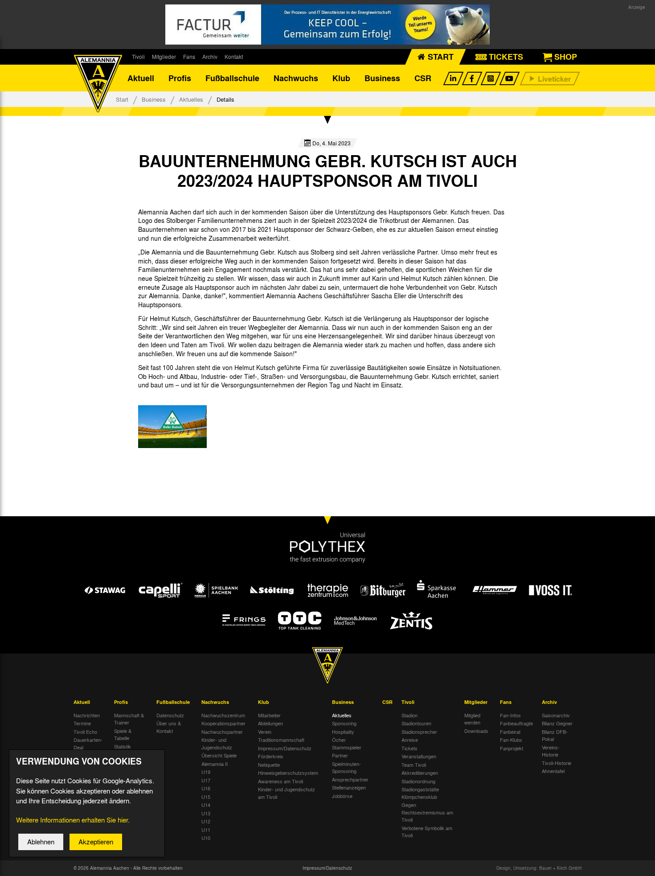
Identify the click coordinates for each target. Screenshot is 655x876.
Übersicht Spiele (219, 755)
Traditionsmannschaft (281, 739)
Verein (264, 731)
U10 (205, 837)
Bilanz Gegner (557, 723)
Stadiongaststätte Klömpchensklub (420, 793)
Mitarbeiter (269, 715)
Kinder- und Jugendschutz (216, 743)
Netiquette (269, 764)
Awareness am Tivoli (280, 781)
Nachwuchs (296, 78)
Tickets (409, 748)
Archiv (209, 57)
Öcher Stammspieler (346, 743)
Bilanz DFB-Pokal (555, 735)
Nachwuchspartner (222, 731)
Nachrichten (87, 715)
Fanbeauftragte (516, 723)
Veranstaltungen (418, 756)
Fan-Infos (510, 715)
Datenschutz (170, 715)
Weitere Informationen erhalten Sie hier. (73, 820)
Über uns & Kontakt (168, 727)
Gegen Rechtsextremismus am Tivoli (427, 812)
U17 (205, 780)
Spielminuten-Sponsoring (346, 767)
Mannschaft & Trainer (129, 718)
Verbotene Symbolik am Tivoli (426, 831)
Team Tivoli (413, 764)
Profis (179, 78)
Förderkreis (270, 756)
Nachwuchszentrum (223, 715)
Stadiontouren (416, 723)
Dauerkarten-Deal (88, 743)
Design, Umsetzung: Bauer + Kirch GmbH (538, 868)
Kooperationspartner (223, 723)
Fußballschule (232, 78)
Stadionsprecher (419, 731)
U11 (205, 829)
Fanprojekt (511, 748)
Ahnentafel (553, 770)
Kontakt (234, 57)
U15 (205, 796)
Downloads (476, 730)
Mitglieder (164, 57)
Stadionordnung (418, 781)
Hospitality (343, 731)
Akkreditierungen (419, 772)
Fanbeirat (510, 731)
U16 (205, 788)
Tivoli (138, 57)
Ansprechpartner (350, 779)
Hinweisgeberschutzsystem (288, 772)
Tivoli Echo (85, 731)
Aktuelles (191, 99)
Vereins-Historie (551, 751)
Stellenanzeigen (349, 787)
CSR (422, 78)
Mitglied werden (472, 718)
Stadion (409, 715)
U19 (205, 771)
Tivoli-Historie (556, 762)
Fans (189, 57)
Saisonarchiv (556, 715)
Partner (340, 755)
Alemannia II (214, 763)
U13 (205, 813)
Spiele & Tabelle (122, 734)
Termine (82, 723)
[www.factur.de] (327, 24)
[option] (172, 426)
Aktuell (140, 78)
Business (382, 78)
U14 (205, 804)
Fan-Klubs (511, 739)
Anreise (409, 739)
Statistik (122, 746)
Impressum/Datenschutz (284, 748)
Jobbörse (342, 795)
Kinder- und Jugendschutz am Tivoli (286, 793)
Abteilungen (270, 723)
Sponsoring (344, 723)
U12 (205, 821)
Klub (341, 78)
